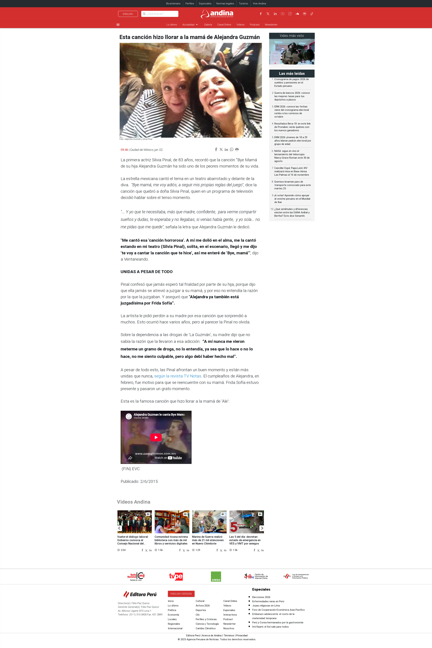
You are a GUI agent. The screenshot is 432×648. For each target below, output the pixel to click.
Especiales (205, 3)
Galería (208, 24)
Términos (229, 635)
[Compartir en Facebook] (143, 550)
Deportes (201, 610)
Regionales (174, 623)
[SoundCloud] (297, 13)
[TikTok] (311, 13)
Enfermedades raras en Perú (268, 601)
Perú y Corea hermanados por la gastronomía (277, 622)
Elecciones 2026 (261, 597)
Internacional (175, 628)
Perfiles (189, 3)
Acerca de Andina (212, 635)
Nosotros (228, 628)
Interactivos (230, 614)
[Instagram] (290, 13)
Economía (173, 614)
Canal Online (224, 24)
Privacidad (242, 635)
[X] (268, 13)
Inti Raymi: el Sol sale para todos (270, 626)
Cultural (200, 601)
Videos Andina (133, 502)
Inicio (171, 601)
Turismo (243, 3)
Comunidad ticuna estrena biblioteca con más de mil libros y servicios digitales (171, 540)
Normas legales (225, 3)
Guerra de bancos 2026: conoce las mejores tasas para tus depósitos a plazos (292, 96)
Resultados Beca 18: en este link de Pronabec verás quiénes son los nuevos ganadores (292, 127)
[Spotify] (304, 13)
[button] (119, 528)
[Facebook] (260, 13)
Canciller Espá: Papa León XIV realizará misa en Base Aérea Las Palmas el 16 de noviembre (291, 171)
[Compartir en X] (147, 550)
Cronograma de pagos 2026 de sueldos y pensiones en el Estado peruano (291, 82)
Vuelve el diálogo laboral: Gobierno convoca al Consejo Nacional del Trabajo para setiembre (132, 541)
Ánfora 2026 (203, 605)
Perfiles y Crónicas (206, 619)
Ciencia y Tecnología (207, 623)
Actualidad (190, 25)
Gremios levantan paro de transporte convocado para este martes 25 (292, 185)
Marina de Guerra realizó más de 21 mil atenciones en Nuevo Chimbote (208, 540)
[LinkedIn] (275, 13)
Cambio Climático (206, 628)
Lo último (172, 24)
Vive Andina (259, 3)
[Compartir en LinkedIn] (150, 550)
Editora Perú (193, 635)
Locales (172, 619)
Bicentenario (173, 3)
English (128, 14)
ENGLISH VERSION (181, 593)
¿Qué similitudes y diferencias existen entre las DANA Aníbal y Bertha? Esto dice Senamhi (291, 212)
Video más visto (292, 36)
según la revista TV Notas (177, 376)
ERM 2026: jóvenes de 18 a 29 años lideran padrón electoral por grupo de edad (292, 141)
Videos (241, 24)
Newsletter (271, 24)
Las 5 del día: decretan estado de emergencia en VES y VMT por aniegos (245, 540)
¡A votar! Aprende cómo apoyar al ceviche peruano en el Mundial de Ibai (292, 199)
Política (172, 610)
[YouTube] (282, 13)
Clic (198, 614)
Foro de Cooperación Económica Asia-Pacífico (278, 609)
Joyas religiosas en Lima (266, 605)
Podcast (255, 24)
